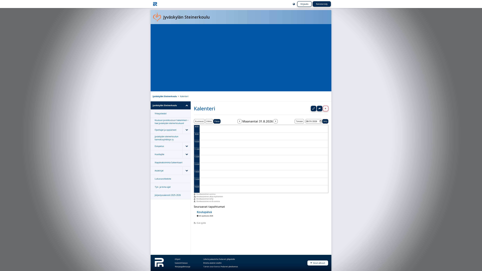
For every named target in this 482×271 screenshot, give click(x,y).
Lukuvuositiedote (163, 178)
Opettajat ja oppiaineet (165, 129)
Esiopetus (159, 146)
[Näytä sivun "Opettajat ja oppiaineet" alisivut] (187, 130)
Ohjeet (177, 259)
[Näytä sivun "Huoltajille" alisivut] (187, 154)
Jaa (319, 108)
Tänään (299, 121)
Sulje (327, 108)
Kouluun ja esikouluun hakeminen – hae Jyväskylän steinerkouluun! (172, 122)
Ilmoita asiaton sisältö (212, 263)
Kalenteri (184, 96)
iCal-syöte (201, 223)
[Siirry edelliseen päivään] (239, 121)
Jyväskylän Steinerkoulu (165, 96)
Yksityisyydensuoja (182, 266)
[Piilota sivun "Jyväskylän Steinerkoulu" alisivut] (187, 105)
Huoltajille (159, 154)
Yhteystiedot (160, 113)
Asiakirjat (159, 170)
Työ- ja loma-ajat (163, 187)
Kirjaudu (304, 4)
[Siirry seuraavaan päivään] (276, 121)
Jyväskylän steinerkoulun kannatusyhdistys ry (166, 138)
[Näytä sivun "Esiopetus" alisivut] (187, 146)
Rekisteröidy (322, 4)
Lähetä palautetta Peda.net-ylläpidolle (219, 259)
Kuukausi (199, 121)
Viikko (209, 121)
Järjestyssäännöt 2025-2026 (168, 195)
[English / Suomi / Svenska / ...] (293, 4)
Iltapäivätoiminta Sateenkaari (168, 162)
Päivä (216, 121)
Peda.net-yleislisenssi (229, 266)
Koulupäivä (204, 212)
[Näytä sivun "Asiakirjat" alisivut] (187, 171)
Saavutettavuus (181, 263)
